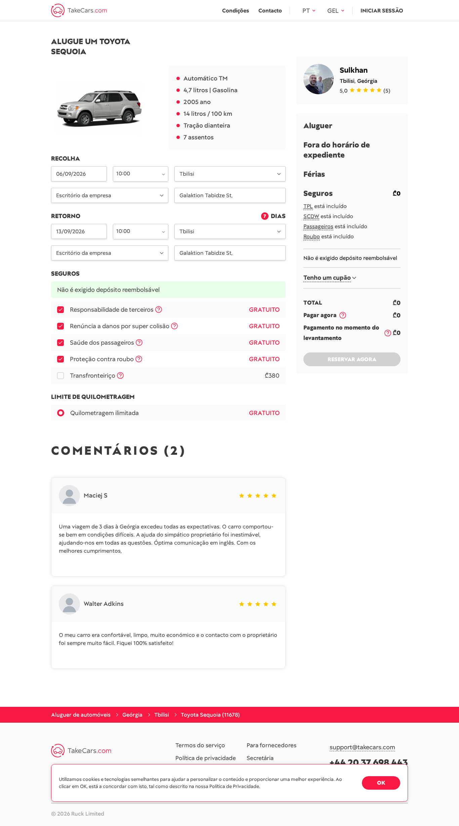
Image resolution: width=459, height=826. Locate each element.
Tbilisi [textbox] (186, 173)
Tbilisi (347, 80)
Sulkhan (354, 70)
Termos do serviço (200, 745)
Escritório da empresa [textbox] (83, 195)
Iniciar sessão (382, 10)
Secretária (260, 758)
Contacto (270, 10)
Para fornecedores (271, 745)
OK (381, 782)
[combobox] (137, 173)
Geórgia (367, 80)
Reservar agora (352, 359)
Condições (235, 10)
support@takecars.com (362, 747)
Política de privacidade (205, 758)
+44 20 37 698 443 (369, 762)
